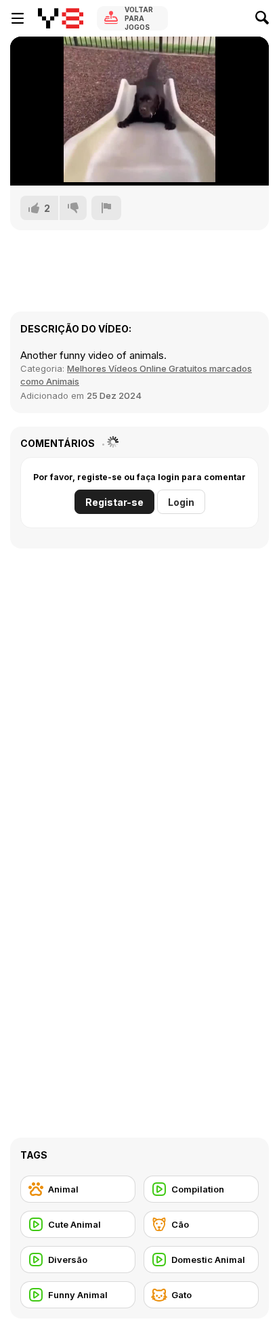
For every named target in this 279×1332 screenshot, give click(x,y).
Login (181, 502)
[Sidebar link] (17, 18)
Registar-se (114, 502)
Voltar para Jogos (139, 18)
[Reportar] (106, 208)
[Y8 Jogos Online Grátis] (60, 18)
